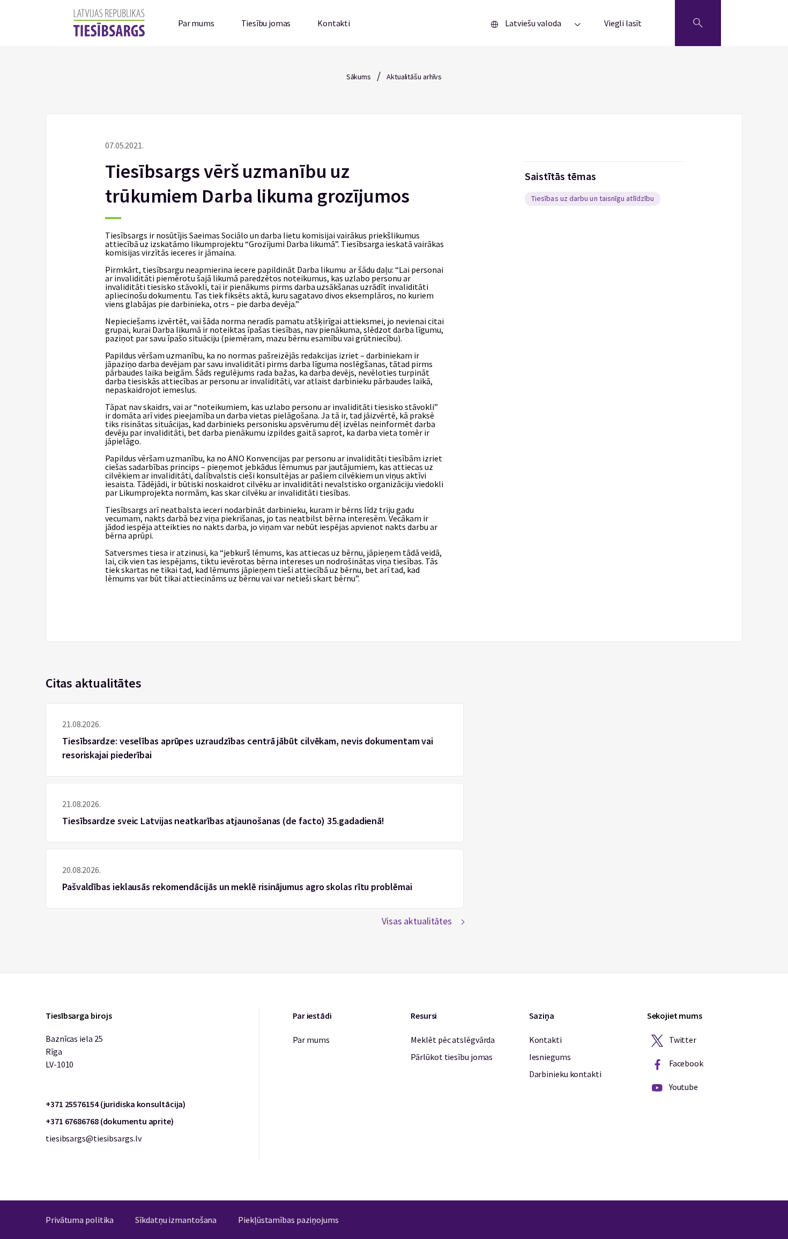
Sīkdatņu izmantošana (176, 1219)
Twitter (681, 1039)
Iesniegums (550, 1056)
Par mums (196, 23)
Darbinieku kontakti (565, 1074)
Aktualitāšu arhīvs (414, 76)
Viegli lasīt (623, 23)
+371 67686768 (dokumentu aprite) (110, 1121)
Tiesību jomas (266, 23)
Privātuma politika (80, 1219)
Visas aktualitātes (417, 921)
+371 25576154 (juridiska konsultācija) (115, 1104)
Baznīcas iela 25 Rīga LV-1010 (74, 1051)
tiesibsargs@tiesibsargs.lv (93, 1138)
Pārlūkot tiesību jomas (452, 1056)
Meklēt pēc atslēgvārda (453, 1039)
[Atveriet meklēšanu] (698, 23)
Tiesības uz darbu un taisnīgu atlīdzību (592, 198)
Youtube (682, 1086)
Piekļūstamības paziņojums (288, 1219)
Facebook (685, 1063)
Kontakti (333, 23)
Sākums (358, 76)
